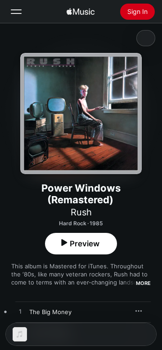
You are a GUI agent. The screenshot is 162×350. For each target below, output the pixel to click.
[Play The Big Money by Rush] (20, 312)
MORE (143, 283)
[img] (80, 12)
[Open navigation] (16, 12)
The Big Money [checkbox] (50, 311)
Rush (81, 212)
